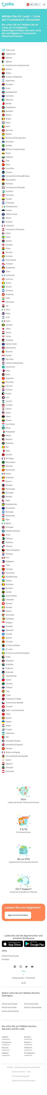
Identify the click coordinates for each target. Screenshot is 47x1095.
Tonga (8, 695)
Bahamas (9, 100)
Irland (8, 310)
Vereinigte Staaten (13, 741)
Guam (8, 271)
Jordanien (9, 340)
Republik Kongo (11, 577)
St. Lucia (9, 649)
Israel (8, 317)
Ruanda (9, 581)
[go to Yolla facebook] (14, 966)
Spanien (9, 638)
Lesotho (9, 401)
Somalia (9, 634)
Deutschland (11, 180)
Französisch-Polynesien (15, 229)
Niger (8, 520)
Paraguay (9, 554)
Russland (9, 588)
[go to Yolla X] (26, 966)
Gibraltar (9, 252)
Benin (8, 126)
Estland (9, 210)
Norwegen (9, 527)
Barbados (9, 111)
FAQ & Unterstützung (10, 956)
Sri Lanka (9, 642)
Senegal (9, 607)
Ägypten (9, 764)
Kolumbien (10, 382)
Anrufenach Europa (9, 1004)
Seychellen (10, 615)
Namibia (9, 497)
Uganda (9, 718)
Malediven (9, 443)
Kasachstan (10, 367)
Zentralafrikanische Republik (17, 756)
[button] (33, 5)
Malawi (8, 436)
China (8, 165)
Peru (7, 558)
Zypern (8, 760)
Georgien (9, 245)
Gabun (8, 237)
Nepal (8, 500)
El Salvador (10, 203)
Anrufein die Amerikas (32, 1008)
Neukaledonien (11, 504)
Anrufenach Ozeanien (10, 1011)
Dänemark (10, 195)
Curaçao (9, 172)
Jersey (8, 336)
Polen (8, 565)
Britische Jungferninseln (15, 149)
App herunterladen (18, 915)
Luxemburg (10, 424)
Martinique (10, 458)
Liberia (8, 413)
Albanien (9, 58)
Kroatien (9, 390)
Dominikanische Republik (15, 188)
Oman (8, 535)
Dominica (9, 184)
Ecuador (9, 199)
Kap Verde (9, 359)
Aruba (8, 88)
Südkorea (9, 668)
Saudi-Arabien (11, 596)
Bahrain (9, 104)
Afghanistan (10, 54)
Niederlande (10, 516)
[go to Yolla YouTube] (32, 966)
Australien (10, 96)
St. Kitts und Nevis (13, 645)
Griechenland (11, 260)
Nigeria (8, 523)
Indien (8, 298)
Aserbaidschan (11, 92)
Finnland (9, 222)
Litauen (9, 420)
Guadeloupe (10, 268)
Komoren (9, 386)
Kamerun (9, 352)
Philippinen (10, 561)
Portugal (9, 569)
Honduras (9, 291)
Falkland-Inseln (11, 214)
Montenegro (10, 489)
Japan (8, 329)
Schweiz (9, 603)
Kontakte (5, 959)
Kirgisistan (10, 378)
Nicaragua (9, 512)
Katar (8, 371)
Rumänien (9, 584)
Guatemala (10, 275)
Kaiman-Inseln (11, 344)
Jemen (8, 333)
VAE (7, 737)
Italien (8, 321)
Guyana (9, 287)
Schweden (10, 600)
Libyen (8, 416)
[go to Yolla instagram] (20, 966)
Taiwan (8, 680)
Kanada (8, 355)
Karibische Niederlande (14, 363)
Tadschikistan (11, 676)
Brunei (8, 153)
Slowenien (10, 630)
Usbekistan (10, 733)
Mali (7, 447)
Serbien (9, 611)
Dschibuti (9, 191)
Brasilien (9, 146)
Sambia (9, 592)
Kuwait (8, 394)
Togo (8, 691)
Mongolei (9, 485)
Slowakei (9, 626)
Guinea (8, 283)
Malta (8, 451)
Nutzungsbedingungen (21, 1076)
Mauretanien (10, 462)
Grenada (9, 256)
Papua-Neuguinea (13, 550)
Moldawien (10, 478)
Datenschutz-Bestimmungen (23, 1081)
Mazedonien (10, 470)
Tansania (9, 684)
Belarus (8, 115)
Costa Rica (10, 168)
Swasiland (9, 661)
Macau (8, 428)
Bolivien (9, 134)
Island (8, 313)
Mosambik (9, 493)
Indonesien (10, 302)
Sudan (8, 657)
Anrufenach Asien (31, 1004)
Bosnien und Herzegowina (16, 138)
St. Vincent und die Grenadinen (18, 653)
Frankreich (10, 226)
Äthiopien (9, 768)
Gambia (9, 241)
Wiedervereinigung (13, 752)
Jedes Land (10, 50)
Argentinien (10, 81)
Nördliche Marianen (13, 531)
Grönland (9, 264)
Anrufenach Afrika (9, 1008)
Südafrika (9, 665)
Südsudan (9, 672)
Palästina (9, 542)
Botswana (10, 142)
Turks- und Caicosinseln (15, 710)
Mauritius (9, 466)
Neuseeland (10, 508)
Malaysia (9, 439)
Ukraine (8, 722)
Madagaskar (10, 432)
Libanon (9, 409)
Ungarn (8, 726)
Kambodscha (11, 348)
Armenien (9, 84)
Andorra (9, 69)
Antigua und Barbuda (14, 77)
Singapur (9, 623)
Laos (7, 397)
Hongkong (9, 294)
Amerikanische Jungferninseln (17, 65)
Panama (9, 546)
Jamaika (9, 325)
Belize (8, 123)
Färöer (8, 233)
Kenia (8, 375)
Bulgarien (9, 157)
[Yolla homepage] (8, 4)
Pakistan (9, 539)
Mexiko (8, 474)
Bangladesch (11, 107)
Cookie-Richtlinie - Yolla (21, 1072)
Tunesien (9, 707)
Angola (8, 73)
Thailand (9, 687)
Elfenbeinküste (11, 207)
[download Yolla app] (12, 944)
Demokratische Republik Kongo (18, 176)
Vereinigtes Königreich (14, 745)
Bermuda (9, 130)
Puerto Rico (10, 573)
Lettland (9, 405)
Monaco (9, 481)
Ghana (8, 249)
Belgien (8, 119)
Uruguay (9, 729)
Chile (7, 161)
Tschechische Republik (14, 703)
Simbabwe (10, 619)
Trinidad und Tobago (13, 699)
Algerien (9, 62)
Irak (7, 306)
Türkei (8, 714)
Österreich (10, 771)
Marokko (9, 455)
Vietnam (9, 748)
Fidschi (8, 218)
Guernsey (9, 279)
